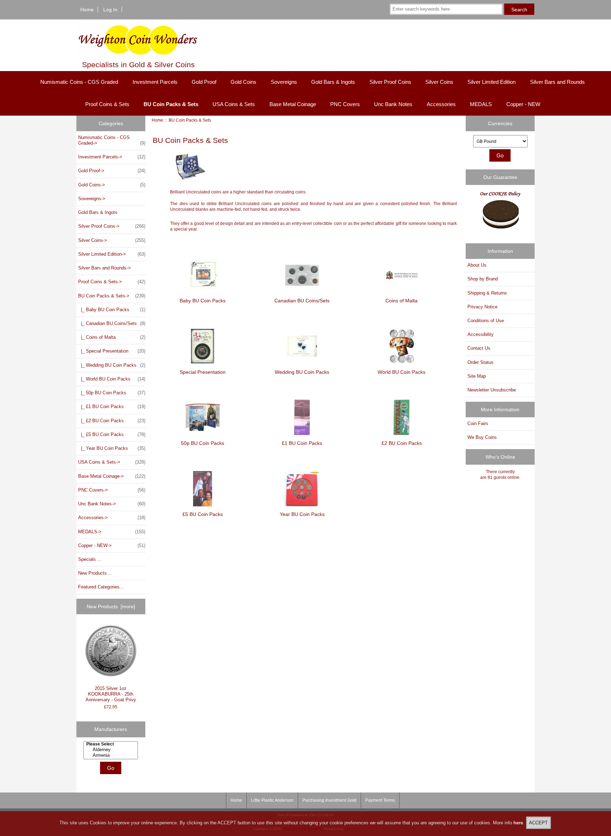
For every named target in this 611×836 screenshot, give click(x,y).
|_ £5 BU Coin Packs (111, 434)
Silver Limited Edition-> (111, 254)
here (518, 822)
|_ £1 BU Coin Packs (111, 406)
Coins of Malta (401, 300)
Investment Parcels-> (111, 156)
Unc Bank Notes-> (111, 503)
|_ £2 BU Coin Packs (111, 420)
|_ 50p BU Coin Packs (111, 392)
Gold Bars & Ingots (333, 82)
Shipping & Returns (487, 293)
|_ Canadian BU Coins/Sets (111, 323)
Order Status (480, 362)
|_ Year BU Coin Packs (111, 448)
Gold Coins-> (111, 184)
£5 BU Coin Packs (202, 514)
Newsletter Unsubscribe (491, 390)
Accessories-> (111, 517)
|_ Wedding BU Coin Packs (111, 365)
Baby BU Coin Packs (203, 300)
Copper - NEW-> (111, 545)
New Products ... (95, 573)
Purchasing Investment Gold (329, 800)
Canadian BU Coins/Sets (302, 300)
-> (111, 295)
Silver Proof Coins (390, 82)
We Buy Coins (482, 437)
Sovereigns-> (91, 198)
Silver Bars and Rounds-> (104, 268)
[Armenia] (112, 755)
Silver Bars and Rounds (557, 82)
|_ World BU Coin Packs (111, 379)
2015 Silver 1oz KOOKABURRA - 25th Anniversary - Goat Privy (111, 694)
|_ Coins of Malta (111, 337)
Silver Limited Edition (491, 82)
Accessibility (480, 334)
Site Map (476, 376)
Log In (110, 9)
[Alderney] (112, 750)
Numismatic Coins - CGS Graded (79, 82)
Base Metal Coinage (292, 104)
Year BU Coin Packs (302, 514)
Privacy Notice (482, 306)
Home (87, 9)
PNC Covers (345, 104)
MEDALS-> (111, 531)
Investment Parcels (155, 82)
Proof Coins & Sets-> (111, 281)
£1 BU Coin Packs (302, 443)
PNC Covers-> (111, 490)
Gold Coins (243, 82)
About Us (477, 265)
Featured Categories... (101, 587)
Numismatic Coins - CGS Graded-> (111, 140)
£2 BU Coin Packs (402, 443)
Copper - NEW (523, 104)
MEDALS (481, 104)
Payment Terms (380, 800)
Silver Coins (439, 82)
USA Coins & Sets (234, 104)
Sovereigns (284, 82)
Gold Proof (204, 82)
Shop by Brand (482, 278)
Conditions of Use (485, 320)
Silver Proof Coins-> (111, 226)
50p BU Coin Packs (202, 443)
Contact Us (478, 348)
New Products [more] (111, 606)
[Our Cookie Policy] (500, 212)
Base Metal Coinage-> (111, 476)
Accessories (441, 104)
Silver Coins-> (111, 240)
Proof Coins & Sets (107, 104)
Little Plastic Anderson (272, 800)
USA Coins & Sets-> (111, 462)
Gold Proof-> (111, 170)
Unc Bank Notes (393, 104)
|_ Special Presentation (111, 351)
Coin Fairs (477, 423)
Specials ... (89, 559)
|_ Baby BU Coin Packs (111, 309)
